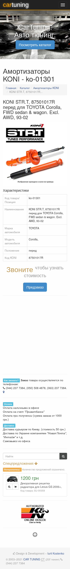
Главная (11, 88)
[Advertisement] (35, 335)
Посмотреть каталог (35, 44)
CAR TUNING (31, 559)
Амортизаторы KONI (46, 88)
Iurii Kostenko (55, 553)
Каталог (25, 88)
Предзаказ (35, 286)
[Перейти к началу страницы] (35, 535)
